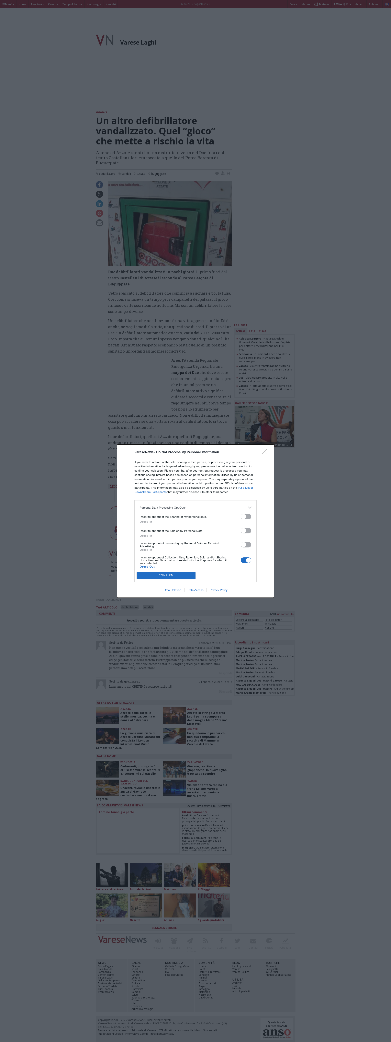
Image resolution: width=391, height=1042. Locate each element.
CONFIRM (166, 575)
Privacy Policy (218, 590)
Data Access (195, 590)
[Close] (266, 452)
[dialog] (195, 521)
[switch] (246, 516)
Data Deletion (172, 590)
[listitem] (195, 508)
